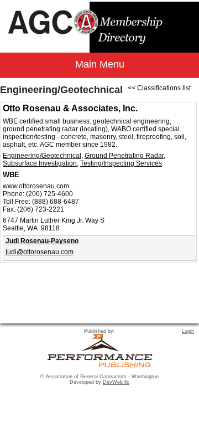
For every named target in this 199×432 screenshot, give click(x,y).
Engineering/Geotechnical (42, 156)
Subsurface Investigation (40, 163)
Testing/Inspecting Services (121, 163)
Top (185, 404)
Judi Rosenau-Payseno (42, 241)
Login (188, 331)
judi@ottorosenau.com (40, 252)
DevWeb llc (116, 382)
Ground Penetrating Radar (124, 156)
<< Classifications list (159, 88)
